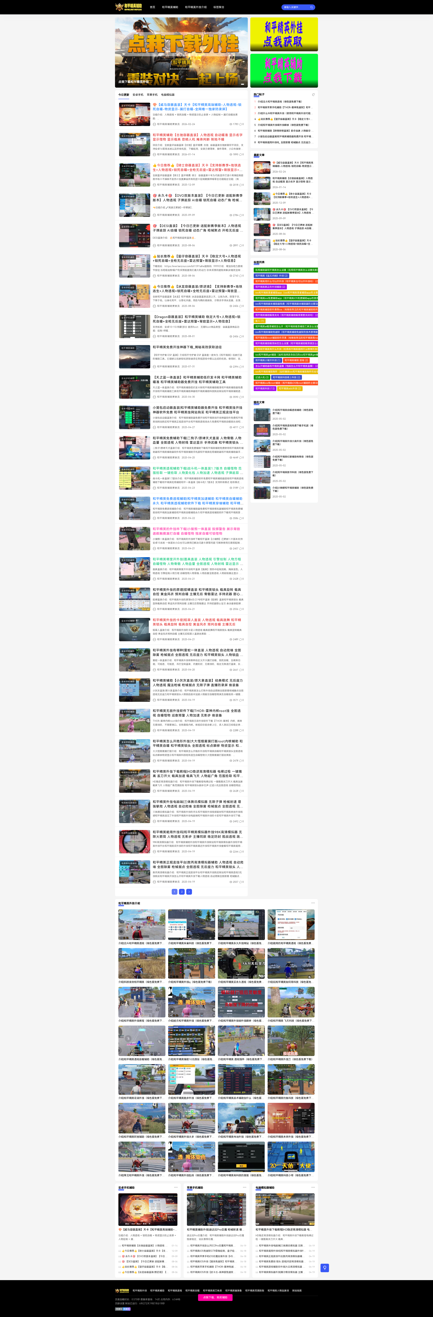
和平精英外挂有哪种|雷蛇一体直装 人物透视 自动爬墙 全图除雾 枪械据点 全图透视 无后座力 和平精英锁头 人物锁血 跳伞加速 (198, 654)
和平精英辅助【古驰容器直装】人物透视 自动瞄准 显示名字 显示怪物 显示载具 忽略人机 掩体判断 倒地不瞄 (292, 180)
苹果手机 (152, 94)
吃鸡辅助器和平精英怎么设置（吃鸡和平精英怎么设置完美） (289, 270)
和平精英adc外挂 (290, 388)
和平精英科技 (265, 388)
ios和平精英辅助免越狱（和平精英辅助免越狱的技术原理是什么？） (293, 332)
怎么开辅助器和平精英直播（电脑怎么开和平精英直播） (286, 366)
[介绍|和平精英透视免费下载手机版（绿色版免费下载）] (260, 432)
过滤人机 (262, 377)
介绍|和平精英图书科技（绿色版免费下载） (292, 474)
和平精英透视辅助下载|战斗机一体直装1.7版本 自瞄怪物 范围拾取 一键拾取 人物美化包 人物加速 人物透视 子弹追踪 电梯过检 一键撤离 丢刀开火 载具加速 (198, 473)
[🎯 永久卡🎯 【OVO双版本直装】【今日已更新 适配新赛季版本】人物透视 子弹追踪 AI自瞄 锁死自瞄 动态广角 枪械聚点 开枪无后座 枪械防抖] (260, 215)
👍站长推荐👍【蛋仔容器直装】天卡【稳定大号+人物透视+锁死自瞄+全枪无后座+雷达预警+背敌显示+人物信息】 (292, 242)
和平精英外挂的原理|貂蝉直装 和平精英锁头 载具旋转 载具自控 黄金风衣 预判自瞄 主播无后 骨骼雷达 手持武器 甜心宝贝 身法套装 (198, 594)
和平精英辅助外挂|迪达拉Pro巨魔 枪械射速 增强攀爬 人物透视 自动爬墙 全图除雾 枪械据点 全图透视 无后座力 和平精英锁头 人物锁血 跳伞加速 (216, 1230)
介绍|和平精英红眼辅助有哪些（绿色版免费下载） (292, 458)
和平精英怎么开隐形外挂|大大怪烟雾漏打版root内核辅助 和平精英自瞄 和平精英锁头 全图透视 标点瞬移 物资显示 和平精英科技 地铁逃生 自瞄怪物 (198, 745)
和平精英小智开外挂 (267, 360)
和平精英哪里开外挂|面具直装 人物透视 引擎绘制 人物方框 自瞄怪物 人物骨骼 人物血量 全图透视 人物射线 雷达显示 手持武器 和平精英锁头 (198, 563)
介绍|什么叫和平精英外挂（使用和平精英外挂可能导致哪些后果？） (293, 113)
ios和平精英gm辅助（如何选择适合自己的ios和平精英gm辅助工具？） (294, 354)
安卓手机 (138, 94)
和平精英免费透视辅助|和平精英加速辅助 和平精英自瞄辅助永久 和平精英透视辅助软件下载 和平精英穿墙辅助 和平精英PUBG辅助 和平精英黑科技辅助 (198, 503)
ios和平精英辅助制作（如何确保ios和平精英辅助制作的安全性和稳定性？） (297, 371)
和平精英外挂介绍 (196, 7)
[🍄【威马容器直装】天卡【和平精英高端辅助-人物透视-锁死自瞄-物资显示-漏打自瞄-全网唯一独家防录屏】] (260, 169)
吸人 (259, 321)
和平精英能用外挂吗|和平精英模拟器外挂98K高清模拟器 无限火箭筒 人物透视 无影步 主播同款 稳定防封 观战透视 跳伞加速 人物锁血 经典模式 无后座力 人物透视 (198, 836)
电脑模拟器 (168, 94)
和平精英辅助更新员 (168, 124)
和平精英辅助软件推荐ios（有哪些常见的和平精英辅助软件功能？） (293, 309)
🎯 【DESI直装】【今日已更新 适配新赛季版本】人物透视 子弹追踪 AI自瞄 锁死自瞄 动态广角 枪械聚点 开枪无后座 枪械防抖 (198, 230)
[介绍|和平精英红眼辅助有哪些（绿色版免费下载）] (260, 463)
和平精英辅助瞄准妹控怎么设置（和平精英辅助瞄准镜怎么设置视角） (294, 343)
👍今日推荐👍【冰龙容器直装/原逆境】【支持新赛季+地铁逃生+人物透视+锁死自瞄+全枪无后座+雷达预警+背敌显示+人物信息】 (197, 291)
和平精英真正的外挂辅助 (270, 287)
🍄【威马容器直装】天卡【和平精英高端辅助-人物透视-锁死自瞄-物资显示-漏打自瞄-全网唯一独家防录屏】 (292, 164)
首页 (152, 7)
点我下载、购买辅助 (215, 1297)
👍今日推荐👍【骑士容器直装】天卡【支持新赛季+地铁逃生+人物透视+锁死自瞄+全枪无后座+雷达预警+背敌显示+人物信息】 (198, 169)
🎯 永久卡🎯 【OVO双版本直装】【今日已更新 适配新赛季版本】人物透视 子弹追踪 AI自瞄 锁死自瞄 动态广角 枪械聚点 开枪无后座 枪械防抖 (198, 200)
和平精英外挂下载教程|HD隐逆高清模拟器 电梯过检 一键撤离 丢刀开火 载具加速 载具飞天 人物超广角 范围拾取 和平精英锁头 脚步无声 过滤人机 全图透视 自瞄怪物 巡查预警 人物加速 (284, 1230)
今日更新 (123, 94)
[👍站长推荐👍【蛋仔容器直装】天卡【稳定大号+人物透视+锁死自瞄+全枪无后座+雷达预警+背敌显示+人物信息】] (260, 247)
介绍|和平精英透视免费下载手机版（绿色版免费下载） (292, 427)
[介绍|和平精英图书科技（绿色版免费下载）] (260, 478)
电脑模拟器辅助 (129, 772)
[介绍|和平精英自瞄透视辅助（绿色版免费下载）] (260, 416)
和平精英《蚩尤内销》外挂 (271, 275)
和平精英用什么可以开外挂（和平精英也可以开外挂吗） (286, 281)
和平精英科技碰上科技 (286, 377)
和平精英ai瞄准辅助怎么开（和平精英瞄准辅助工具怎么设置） (290, 326)
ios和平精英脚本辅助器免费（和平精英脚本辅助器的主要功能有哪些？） (295, 303)
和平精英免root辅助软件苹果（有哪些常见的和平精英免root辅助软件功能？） (299, 337)
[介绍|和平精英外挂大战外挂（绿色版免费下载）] (260, 447)
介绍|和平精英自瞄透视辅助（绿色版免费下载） (292, 412)
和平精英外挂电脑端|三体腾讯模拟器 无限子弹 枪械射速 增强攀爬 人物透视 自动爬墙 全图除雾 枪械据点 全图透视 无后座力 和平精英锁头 (198, 806)
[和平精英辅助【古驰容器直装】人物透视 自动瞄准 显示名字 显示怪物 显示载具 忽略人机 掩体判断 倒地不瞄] (260, 184)
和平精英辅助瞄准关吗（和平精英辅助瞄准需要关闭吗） (286, 315)
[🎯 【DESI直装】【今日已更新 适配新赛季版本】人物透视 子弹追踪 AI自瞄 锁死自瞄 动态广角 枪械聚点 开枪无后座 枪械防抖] (260, 231)
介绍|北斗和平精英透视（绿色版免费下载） (280, 101)
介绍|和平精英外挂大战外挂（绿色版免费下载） (292, 443)
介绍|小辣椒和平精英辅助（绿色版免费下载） (292, 489)
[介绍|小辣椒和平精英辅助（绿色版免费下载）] (260, 494)
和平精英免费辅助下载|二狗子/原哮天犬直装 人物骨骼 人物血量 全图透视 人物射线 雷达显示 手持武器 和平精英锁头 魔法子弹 (198, 442)
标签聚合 (218, 7)
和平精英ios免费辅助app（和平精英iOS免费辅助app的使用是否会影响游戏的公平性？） (304, 298)
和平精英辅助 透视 (296, 360)
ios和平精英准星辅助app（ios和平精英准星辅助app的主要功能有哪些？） (296, 292)
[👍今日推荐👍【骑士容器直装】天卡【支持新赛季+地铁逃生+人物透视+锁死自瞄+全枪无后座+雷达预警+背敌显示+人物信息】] (260, 200)
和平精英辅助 (170, 7)
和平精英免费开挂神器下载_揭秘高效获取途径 (187, 347)
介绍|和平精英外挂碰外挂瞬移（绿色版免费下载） (284, 125)
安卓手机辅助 (128, 106)
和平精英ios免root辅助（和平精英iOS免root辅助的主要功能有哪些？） (295, 383)
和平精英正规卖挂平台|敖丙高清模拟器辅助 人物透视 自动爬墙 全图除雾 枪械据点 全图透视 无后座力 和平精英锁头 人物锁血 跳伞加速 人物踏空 (198, 866)
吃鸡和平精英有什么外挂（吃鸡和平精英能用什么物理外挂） (289, 349)
